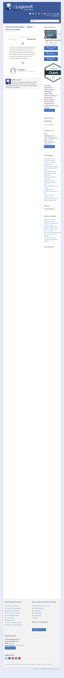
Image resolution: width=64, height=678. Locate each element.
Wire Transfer (37, 610)
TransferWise (37, 615)
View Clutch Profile (51, 59)
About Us (10, 664)
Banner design (10, 620)
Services (15, 664)
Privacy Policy (33, 664)
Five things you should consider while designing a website (51, 239)
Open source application (13, 610)
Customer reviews (49, 197)
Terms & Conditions (42, 664)
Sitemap (50, 664)
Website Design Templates (51, 166)
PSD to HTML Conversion (13, 613)
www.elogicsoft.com (45, 669)
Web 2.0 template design (13, 622)
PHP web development (13, 606)
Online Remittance (39, 608)
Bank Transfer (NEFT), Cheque (42, 606)
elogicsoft (48, 15)
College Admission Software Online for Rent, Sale (50, 191)
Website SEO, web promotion (14, 625)
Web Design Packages (50, 173)
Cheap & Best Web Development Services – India (50, 182)
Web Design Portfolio (49, 159)
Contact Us (55, 15)
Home (6, 664)
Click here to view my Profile (51, 53)
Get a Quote (21, 664)
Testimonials (47, 175)
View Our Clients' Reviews (51, 48)
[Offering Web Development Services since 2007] (19, 7)
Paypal (36, 618)
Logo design (10, 618)
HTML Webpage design (50, 171)
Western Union (38, 613)
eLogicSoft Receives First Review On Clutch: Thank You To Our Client (50, 228)
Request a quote (48, 164)
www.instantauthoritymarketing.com (53, 232)
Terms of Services (49, 195)
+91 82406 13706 (19, 645)
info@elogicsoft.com (51, 13)
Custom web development (14, 608)
